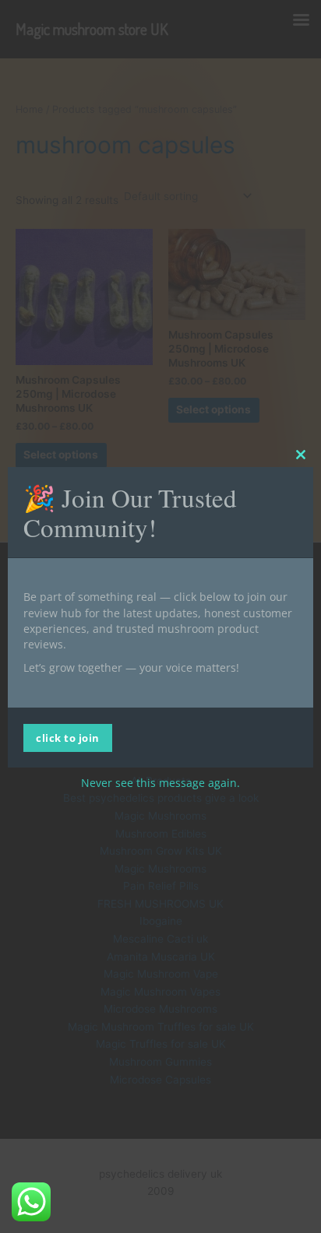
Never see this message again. (160, 782)
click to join (68, 738)
